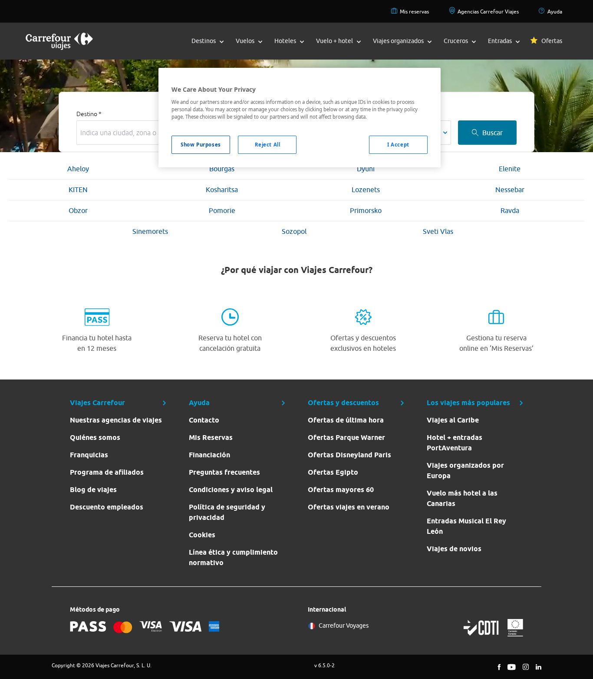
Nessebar (509, 189)
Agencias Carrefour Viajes (488, 11)
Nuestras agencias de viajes (116, 420)
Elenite (510, 169)
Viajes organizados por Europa (465, 470)
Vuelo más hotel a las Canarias (462, 498)
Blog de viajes (93, 490)
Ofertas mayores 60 (341, 490)
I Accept (398, 144)
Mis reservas (414, 11)
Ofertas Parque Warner (346, 437)
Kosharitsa (222, 189)
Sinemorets (150, 231)
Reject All (267, 144)
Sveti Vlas (438, 231)
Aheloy (78, 169)
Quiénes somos (95, 437)
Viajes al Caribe (453, 420)
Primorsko (366, 210)
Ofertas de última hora (346, 420)
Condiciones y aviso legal (231, 490)
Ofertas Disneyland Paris (349, 455)
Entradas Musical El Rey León (466, 526)
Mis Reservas (211, 437)
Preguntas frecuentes (224, 472)
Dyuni (366, 169)
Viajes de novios (454, 549)
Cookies (202, 535)
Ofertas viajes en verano (348, 507)
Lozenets (366, 189)
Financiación (209, 455)
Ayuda (554, 11)
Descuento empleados (106, 507)
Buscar (492, 132)
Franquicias (89, 455)
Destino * (89, 113)
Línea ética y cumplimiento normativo (233, 557)
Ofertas (551, 40)
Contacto (204, 420)
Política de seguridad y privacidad (227, 512)
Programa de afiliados (107, 472)
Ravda (510, 210)
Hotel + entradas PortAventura (454, 442)
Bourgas (221, 169)
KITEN (78, 189)
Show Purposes (201, 144)
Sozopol (294, 231)
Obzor (78, 210)
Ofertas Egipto (333, 472)
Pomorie (222, 210)
